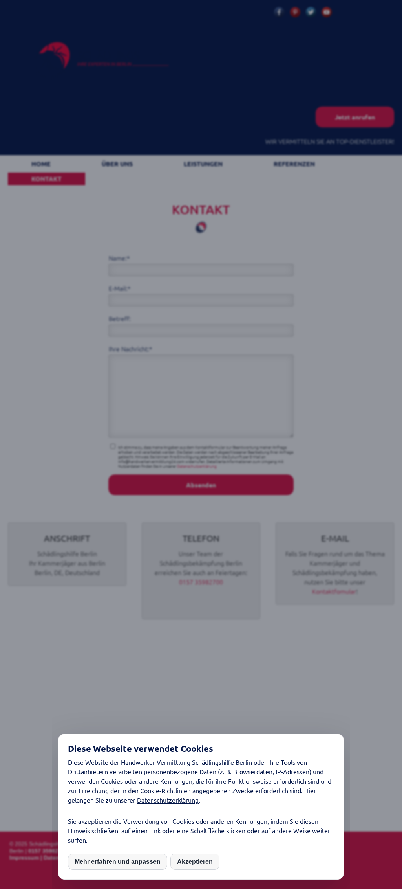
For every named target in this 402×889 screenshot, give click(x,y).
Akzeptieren (195, 861)
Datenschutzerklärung (168, 800)
